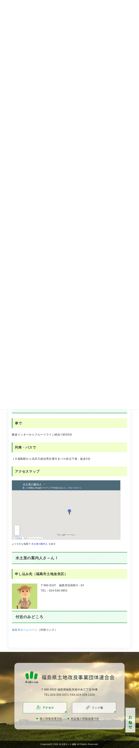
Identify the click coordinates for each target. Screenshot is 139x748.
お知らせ (130, 720)
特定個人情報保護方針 (85, 718)
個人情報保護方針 (51, 718)
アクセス (48, 707)
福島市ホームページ (24, 629)
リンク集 (97, 707)
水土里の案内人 (39, 544)
